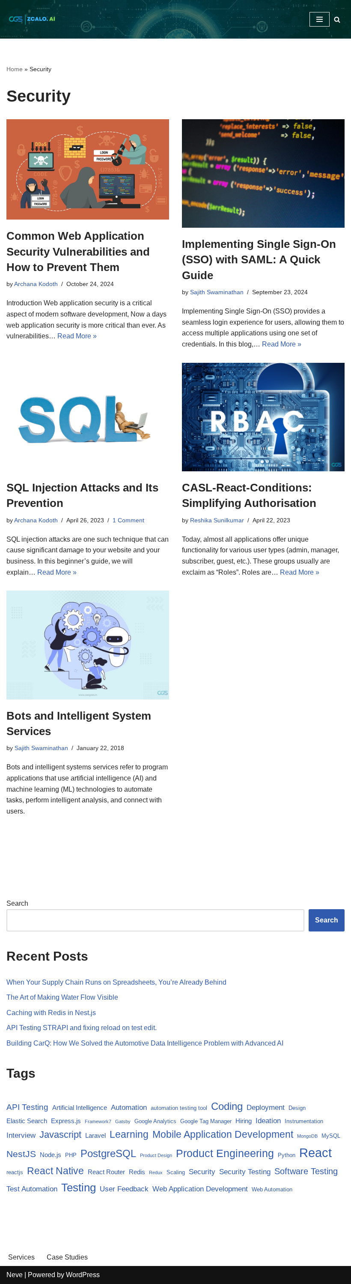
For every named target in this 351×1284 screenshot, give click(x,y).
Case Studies (67, 1257)
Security (202, 1172)
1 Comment (128, 520)
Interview (21, 1135)
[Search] (337, 19)
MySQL (330, 1136)
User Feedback (124, 1189)
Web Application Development (200, 1189)
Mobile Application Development (222, 1134)
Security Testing (245, 1172)
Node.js (50, 1154)
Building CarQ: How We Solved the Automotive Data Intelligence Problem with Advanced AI (144, 1043)
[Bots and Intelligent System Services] (87, 645)
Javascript (60, 1134)
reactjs (14, 1172)
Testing (78, 1188)
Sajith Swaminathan (217, 292)
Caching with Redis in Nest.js (51, 1012)
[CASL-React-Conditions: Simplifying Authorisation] (263, 417)
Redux (156, 1172)
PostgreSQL (108, 1153)
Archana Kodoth (36, 283)
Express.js (66, 1120)
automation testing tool (179, 1108)
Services (21, 1257)
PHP (71, 1155)
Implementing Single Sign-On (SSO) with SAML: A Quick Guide (259, 260)
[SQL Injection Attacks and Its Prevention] (87, 417)
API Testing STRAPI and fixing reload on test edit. (81, 1027)
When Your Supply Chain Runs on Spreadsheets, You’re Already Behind (116, 982)
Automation (129, 1107)
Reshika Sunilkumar (217, 520)
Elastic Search (26, 1120)
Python (286, 1155)
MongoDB (307, 1136)
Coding (227, 1106)
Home (14, 69)
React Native (55, 1170)
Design (297, 1108)
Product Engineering (225, 1153)
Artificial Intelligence (79, 1107)
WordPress (83, 1274)
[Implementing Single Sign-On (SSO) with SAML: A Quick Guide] (263, 173)
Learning (129, 1134)
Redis (137, 1171)
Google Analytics (155, 1121)
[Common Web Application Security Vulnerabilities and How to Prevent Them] (87, 169)
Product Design (156, 1155)
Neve (14, 1274)
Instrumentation (304, 1121)
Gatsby (123, 1121)
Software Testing (306, 1171)
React (315, 1152)
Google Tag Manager (206, 1121)
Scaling (176, 1172)
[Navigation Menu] (319, 19)
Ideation (268, 1121)
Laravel (95, 1135)
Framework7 (98, 1121)
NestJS (21, 1154)
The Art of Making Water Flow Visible (62, 997)
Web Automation (272, 1189)
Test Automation (31, 1189)
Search (17, 903)
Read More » (77, 336)
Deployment (266, 1107)
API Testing (27, 1107)
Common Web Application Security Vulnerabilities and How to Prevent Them (78, 251)
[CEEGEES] (32, 19)
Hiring (243, 1120)
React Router (106, 1171)
